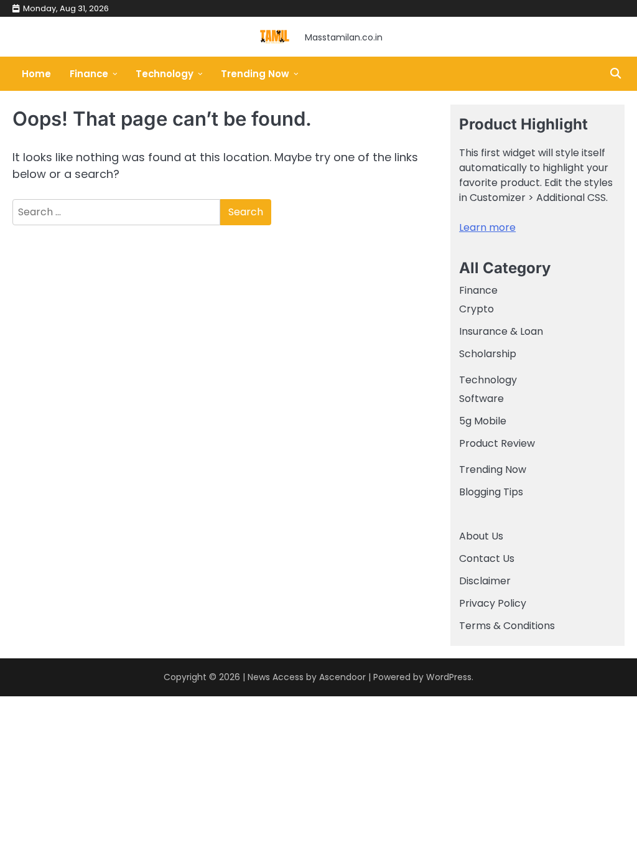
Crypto (476, 309)
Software (481, 398)
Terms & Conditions (507, 626)
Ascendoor (342, 677)
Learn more (487, 227)
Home (36, 73)
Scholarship (487, 354)
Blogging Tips (491, 492)
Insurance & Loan (501, 331)
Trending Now (255, 73)
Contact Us (486, 558)
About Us (481, 536)
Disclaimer (485, 581)
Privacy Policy (492, 603)
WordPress (449, 677)
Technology (164, 73)
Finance (89, 73)
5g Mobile (482, 421)
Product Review (497, 443)
